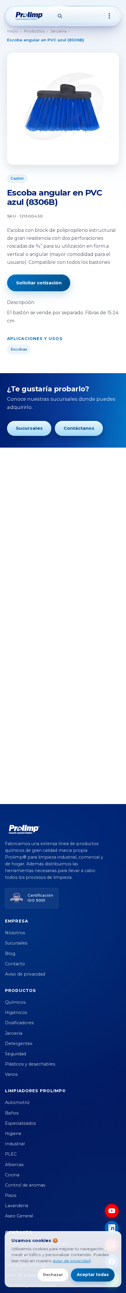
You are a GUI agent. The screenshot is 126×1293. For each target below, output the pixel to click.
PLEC (11, 1154)
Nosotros (15, 932)
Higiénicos (16, 1012)
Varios (11, 1074)
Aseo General (19, 1216)
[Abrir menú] (109, 16)
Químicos (15, 1002)
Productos (34, 31)
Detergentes (18, 1043)
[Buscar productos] (60, 16)
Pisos (10, 1195)
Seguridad (15, 1053)
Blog (10, 953)
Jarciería (58, 31)
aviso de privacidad (72, 1260)
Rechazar (53, 1274)
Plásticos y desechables (30, 1064)
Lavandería (16, 1205)
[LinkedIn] (112, 1228)
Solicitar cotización (39, 283)
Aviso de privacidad (25, 974)
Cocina (12, 1175)
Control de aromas (25, 1185)
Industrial (15, 1143)
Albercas (14, 1164)
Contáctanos (79, 428)
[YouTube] (112, 1211)
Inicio (12, 31)
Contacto (15, 963)
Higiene (13, 1133)
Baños (11, 1113)
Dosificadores (19, 1022)
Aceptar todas (93, 1274)
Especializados (20, 1123)
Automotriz (17, 1102)
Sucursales (29, 428)
